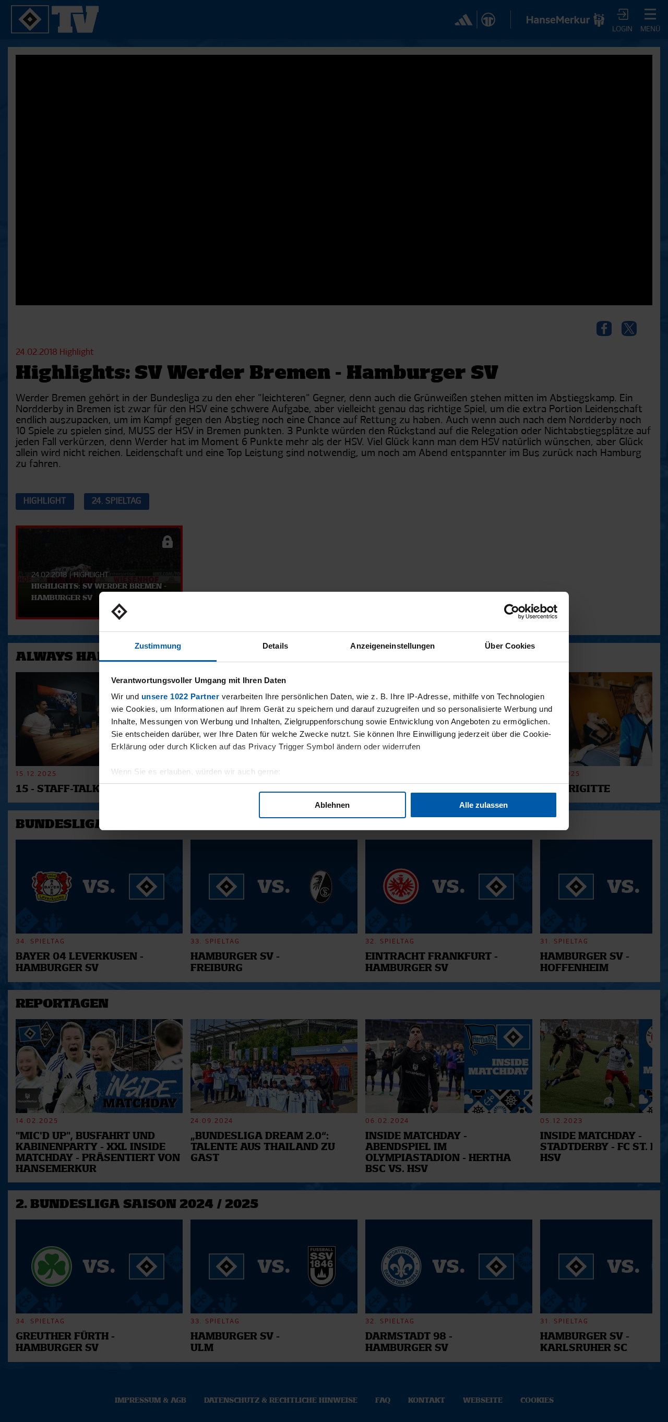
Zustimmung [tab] (158, 645)
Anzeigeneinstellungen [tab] (392, 645)
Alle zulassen (483, 804)
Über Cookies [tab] (510, 645)
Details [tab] (275, 645)
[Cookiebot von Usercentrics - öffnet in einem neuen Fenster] (511, 611)
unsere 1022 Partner (180, 696)
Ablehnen (332, 804)
